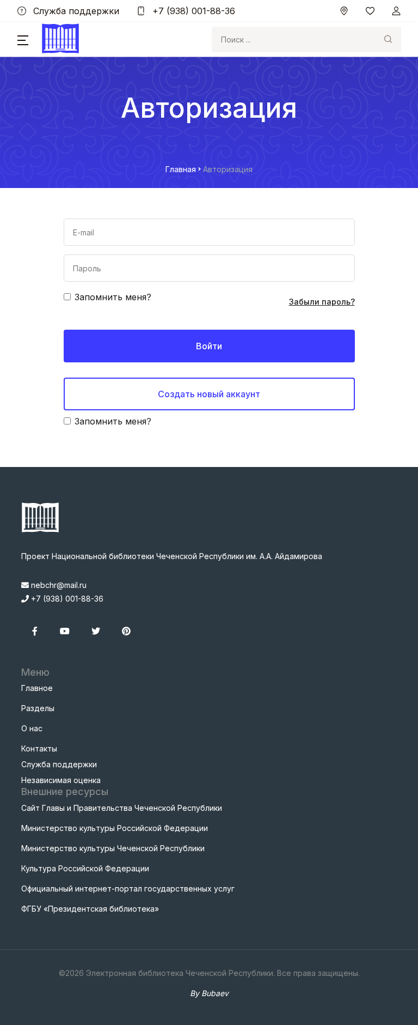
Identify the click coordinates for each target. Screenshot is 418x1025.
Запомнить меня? (113, 297)
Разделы (37, 708)
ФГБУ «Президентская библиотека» (90, 908)
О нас (31, 728)
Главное (37, 688)
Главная (180, 169)
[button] (22, 39)
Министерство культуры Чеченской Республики (113, 848)
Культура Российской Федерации (85, 868)
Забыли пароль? (322, 301)
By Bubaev (209, 993)
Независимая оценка (61, 780)
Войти (209, 346)
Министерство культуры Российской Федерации (114, 828)
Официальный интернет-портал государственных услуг (128, 888)
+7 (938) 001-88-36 (192, 10)
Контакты (39, 748)
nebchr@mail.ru (58, 585)
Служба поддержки (74, 10)
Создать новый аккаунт (209, 394)
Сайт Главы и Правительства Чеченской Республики (121, 807)
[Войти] (396, 11)
